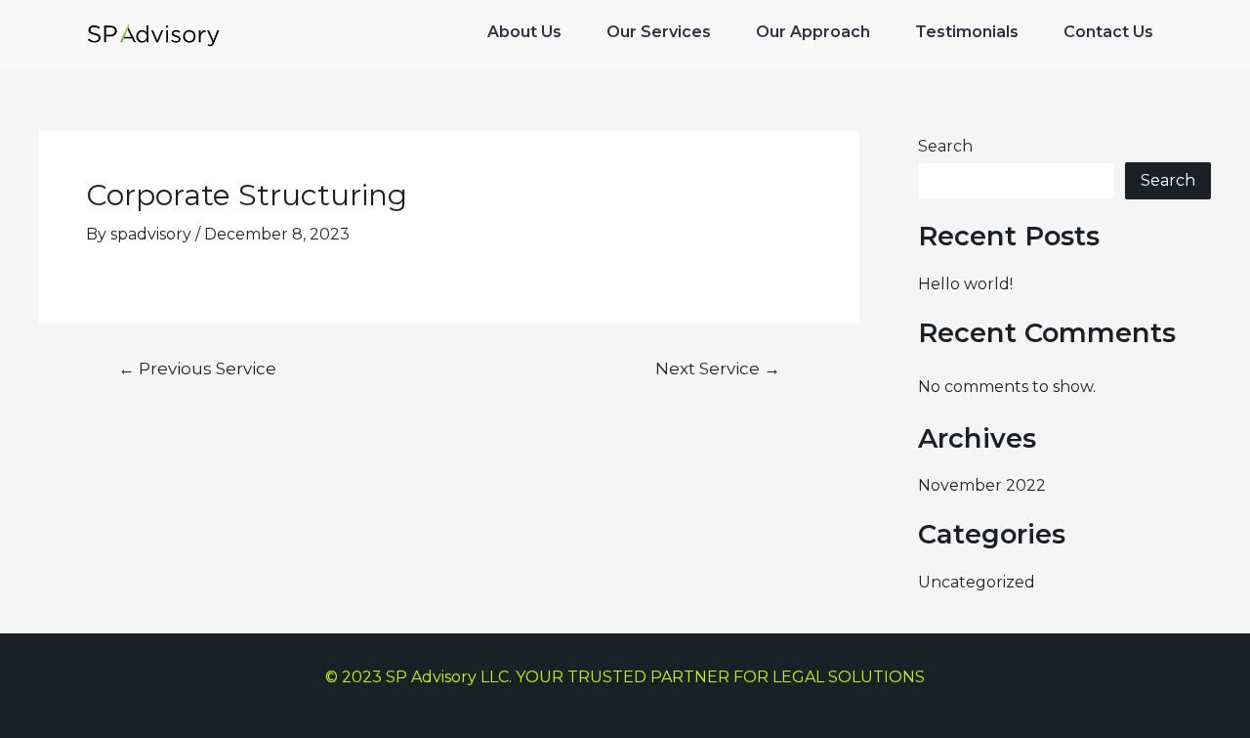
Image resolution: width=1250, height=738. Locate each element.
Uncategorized (976, 582)
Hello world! (965, 284)
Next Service (717, 368)
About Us (524, 31)
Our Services (658, 31)
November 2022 (982, 485)
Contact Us (1108, 31)
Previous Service (197, 368)
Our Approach (813, 31)
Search (945, 146)
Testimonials (967, 31)
